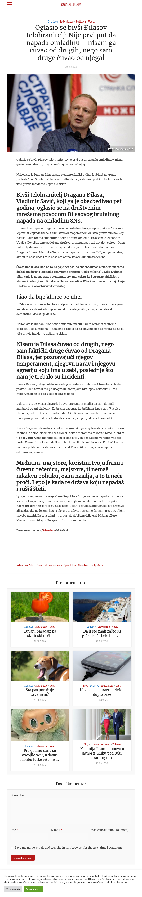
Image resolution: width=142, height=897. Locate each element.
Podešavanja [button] (13, 889)
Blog (85, 685)
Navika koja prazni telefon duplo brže (102, 692)
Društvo (53, 21)
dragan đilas (26, 565)
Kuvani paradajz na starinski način (40, 633)
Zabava (116, 744)
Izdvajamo (67, 21)
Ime (14, 830)
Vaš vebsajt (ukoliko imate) (109, 830)
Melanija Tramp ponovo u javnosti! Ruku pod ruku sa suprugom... (102, 753)
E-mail (56, 830)
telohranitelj (87, 565)
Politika (81, 21)
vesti (102, 565)
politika (70, 565)
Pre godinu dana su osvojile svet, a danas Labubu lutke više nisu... (39, 755)
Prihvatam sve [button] (33, 889)
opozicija (56, 565)
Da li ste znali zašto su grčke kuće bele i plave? (102, 633)
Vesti (91, 21)
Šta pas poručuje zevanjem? (40, 692)
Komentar (17, 795)
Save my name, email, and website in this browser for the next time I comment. (69, 847)
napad (42, 565)
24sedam (49, 530)
